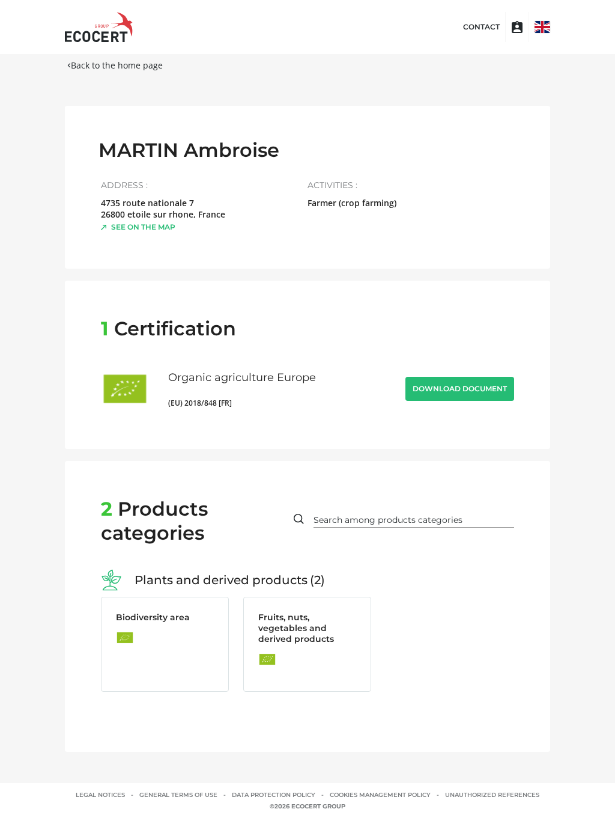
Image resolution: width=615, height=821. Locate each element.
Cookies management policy (380, 795)
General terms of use (178, 795)
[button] (542, 27)
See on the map (143, 226)
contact (481, 27)
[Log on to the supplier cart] (517, 27)
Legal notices (100, 795)
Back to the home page (117, 65)
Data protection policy (273, 795)
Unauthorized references (492, 795)
